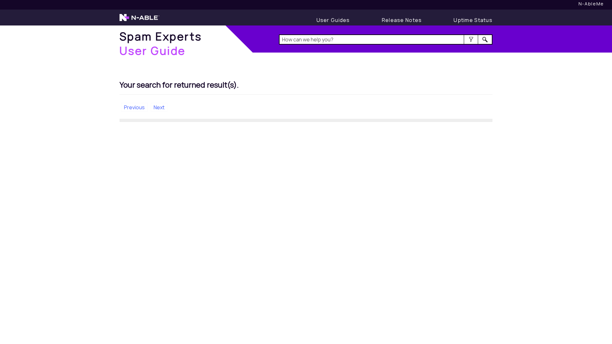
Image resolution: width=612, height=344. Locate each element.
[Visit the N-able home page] (139, 20)
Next (159, 107)
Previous (134, 107)
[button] (471, 39)
